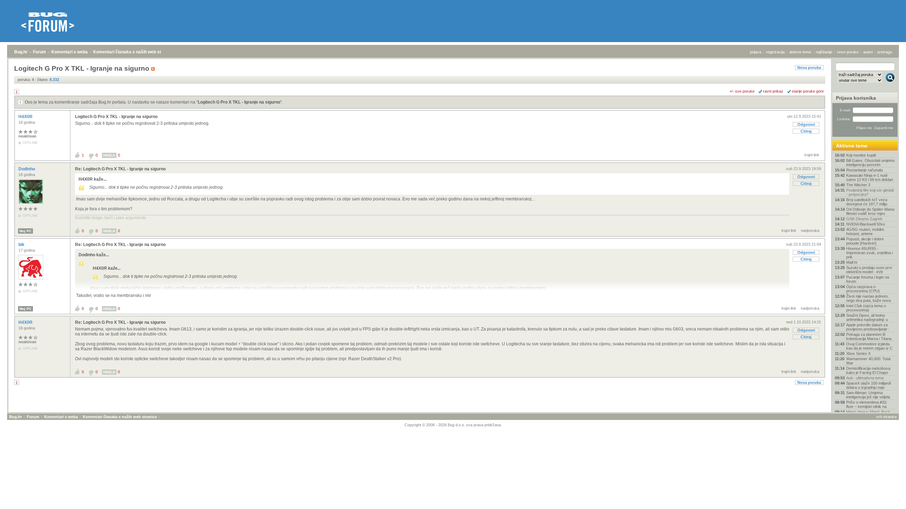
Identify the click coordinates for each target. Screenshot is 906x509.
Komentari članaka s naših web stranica (133, 51)
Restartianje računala (864, 170)
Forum (39, 51)
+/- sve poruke (742, 91)
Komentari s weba (69, 51)
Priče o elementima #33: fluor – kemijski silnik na (866, 404)
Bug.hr (21, 51)
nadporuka (810, 230)
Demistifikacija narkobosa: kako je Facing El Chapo (868, 370)
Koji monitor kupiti (861, 155)
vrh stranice (886, 417)
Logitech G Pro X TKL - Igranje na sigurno (239, 102)
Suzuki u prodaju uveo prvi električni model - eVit (869, 269)
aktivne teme (800, 52)
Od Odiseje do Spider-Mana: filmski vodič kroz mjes (870, 211)
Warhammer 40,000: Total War (868, 361)
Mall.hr (852, 262)
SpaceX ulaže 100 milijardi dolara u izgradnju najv (868, 385)
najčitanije (824, 52)
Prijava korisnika (856, 98)
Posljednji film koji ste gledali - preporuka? (870, 192)
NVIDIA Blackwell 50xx (865, 224)
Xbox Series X (858, 353)
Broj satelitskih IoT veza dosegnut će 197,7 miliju (866, 202)
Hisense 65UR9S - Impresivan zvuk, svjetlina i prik (869, 252)
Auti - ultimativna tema (865, 378)
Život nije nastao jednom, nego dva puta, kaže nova (868, 298)
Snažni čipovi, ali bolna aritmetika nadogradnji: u (867, 317)
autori (868, 52)
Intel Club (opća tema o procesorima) (866, 308)
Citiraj (806, 131)
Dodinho (27, 168)
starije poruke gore (808, 91)
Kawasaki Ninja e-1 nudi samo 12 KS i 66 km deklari (869, 177)
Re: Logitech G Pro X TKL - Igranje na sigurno (120, 168)
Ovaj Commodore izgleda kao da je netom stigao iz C (869, 346)
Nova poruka (809, 67)
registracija (775, 52)
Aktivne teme (851, 145)
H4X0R (26, 116)
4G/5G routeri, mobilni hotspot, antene (865, 231)
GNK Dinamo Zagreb (864, 219)
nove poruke (848, 52)
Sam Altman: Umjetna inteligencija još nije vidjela (868, 395)
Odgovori (806, 124)
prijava (755, 52)
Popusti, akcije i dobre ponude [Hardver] (865, 241)
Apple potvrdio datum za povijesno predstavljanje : (867, 327)
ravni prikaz (773, 91)
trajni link (811, 155)
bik (21, 244)
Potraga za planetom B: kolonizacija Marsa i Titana (868, 336)
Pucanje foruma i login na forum (867, 279)
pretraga (884, 52)
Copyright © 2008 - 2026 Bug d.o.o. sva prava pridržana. (453, 425)
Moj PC (25, 231)
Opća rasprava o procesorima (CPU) (863, 289)
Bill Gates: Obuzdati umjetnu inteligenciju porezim (870, 162)
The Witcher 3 (858, 185)
